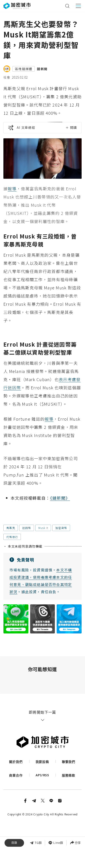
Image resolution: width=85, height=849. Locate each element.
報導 (12, 188)
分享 (78, 843)
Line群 (58, 843)
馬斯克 (10, 528)
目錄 (14, 843)
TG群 (38, 843)
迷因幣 (26, 528)
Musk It (43, 528)
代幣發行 (12, 537)
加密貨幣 (61, 528)
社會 (6, 77)
